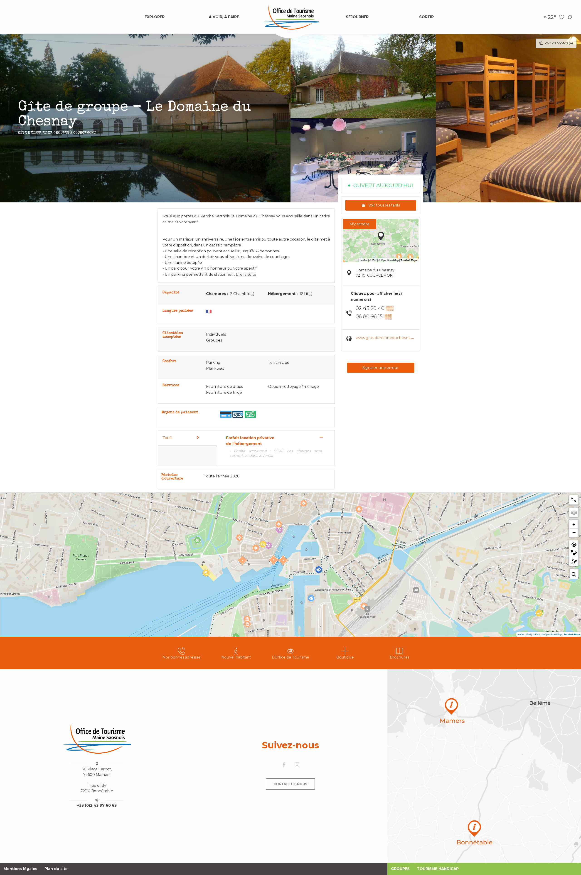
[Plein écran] (574, 500)
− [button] (574, 532)
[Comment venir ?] (484, 766)
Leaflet (520, 634)
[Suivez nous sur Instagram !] (296, 765)
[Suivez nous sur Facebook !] (284, 765)
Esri (528, 634)
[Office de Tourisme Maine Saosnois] (97, 738)
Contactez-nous (290, 784)
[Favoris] (562, 17)
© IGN (536, 634)
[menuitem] (154, 17)
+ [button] (573, 524)
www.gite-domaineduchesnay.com (388, 338)
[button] (570, 17)
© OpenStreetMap (552, 634)
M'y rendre (359, 224)
